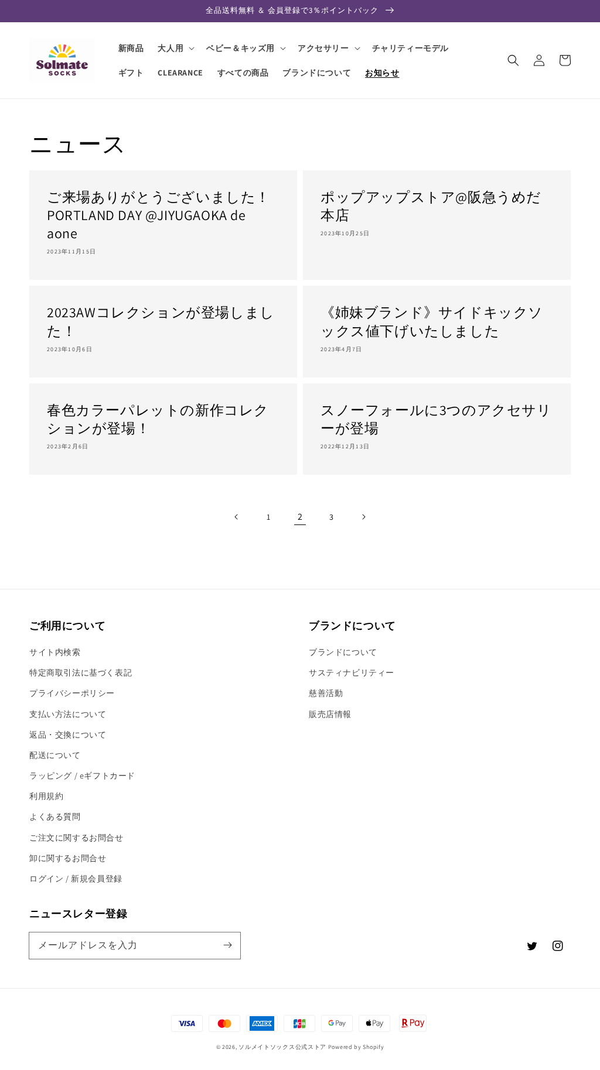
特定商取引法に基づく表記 (80, 672)
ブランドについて (343, 652)
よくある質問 (55, 816)
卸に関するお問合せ (67, 858)
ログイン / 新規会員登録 (75, 878)
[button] (513, 60)
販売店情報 (330, 714)
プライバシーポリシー (72, 693)
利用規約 (46, 796)
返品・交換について (67, 734)
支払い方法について (67, 714)
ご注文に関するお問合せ (76, 837)
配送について (55, 755)
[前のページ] (237, 517)
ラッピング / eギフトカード (82, 775)
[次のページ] (363, 517)
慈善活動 (326, 693)
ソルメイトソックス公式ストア (282, 1047)
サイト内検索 (55, 652)
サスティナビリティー (351, 672)
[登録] (227, 945)
